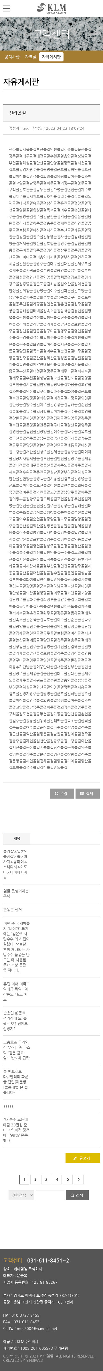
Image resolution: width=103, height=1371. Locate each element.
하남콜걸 (77, 169)
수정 (63, 793)
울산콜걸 (84, 149)
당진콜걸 (26, 351)
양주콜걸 (84, 183)
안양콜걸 (57, 163)
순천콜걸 (81, 210)
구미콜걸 (26, 250)
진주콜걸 (40, 237)
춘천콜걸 (53, 196)
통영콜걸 (53, 237)
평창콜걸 (81, 203)
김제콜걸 (26, 223)
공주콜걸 (26, 344)
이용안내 (43, 257)
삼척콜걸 (53, 203)
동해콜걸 (26, 311)
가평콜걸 (60, 189)
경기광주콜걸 (33, 169)
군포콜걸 (64, 169)
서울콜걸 (29, 149)
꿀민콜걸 (26, 364)
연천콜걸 (74, 189)
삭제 (89, 793)
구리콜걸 (16, 189)
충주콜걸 (53, 223)
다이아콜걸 (27, 257)
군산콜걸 (53, 216)
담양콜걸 (81, 519)
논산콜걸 (67, 230)
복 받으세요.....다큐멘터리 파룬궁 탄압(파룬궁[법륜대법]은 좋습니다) (15, 1082)
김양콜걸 (40, 324)
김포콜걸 (16, 169)
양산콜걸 (40, 243)
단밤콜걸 (29, 667)
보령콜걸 (26, 230)
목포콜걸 (53, 210)
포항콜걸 (53, 243)
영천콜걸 (53, 250)
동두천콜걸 (45, 189)
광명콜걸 (50, 169)
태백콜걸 (26, 203)
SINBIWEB (34, 1360)
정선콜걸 (40, 317)
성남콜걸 (84, 156)
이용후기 (81, 559)
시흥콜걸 (84, 163)
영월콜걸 (26, 210)
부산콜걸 (43, 149)
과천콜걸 (71, 290)
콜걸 (50, 573)
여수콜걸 (67, 210)
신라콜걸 (16, 149)
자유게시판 (51, 57)
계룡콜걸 (81, 230)
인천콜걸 (57, 149)
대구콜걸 (29, 156)
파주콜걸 (53, 183)
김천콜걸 (81, 243)
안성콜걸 (36, 176)
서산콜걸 (53, 230)
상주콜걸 (67, 250)
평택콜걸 (71, 163)
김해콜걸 (81, 237)
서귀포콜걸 (38, 196)
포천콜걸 (29, 189)
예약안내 (40, 364)
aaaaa (8, 1106)
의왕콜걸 (50, 176)
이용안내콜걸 (46, 667)
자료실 (30, 57)
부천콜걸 (16, 163)
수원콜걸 (57, 156)
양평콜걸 (64, 176)
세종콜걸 (71, 149)
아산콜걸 (40, 230)
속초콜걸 (40, 203)
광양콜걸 (26, 216)
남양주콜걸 (38, 183)
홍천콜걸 (67, 203)
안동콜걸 (40, 331)
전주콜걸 (40, 216)
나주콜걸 (81, 351)
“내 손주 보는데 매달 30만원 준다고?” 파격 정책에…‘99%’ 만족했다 (16, 1129)
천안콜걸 (81, 223)
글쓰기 (85, 1158)
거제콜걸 (26, 243)
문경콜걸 (81, 250)
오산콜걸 (71, 284)
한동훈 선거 (12, 909)
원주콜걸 (67, 196)
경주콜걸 (67, 243)
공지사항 (12, 57)
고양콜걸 (22, 183)
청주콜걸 (40, 223)
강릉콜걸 (81, 196)
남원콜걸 (81, 358)
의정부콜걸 (69, 183)
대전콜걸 (43, 156)
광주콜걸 (16, 156)
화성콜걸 (29, 163)
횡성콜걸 (40, 210)
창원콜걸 (26, 237)
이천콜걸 (22, 176)
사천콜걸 (67, 237)
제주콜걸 (22, 196)
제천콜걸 (67, 223)
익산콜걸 (67, 216)
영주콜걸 (40, 250)
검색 (79, 1195)
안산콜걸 (43, 163)
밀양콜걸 (74, 418)
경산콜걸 (40, 337)
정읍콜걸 (81, 216)
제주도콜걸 (69, 371)
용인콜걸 (71, 156)
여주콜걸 (77, 176)
